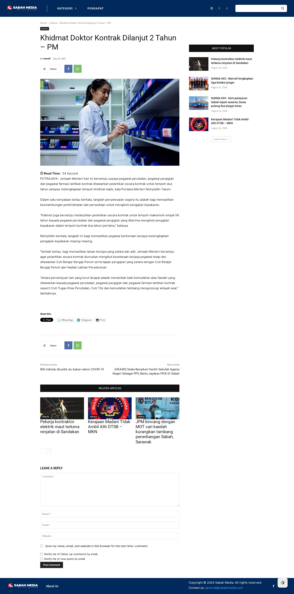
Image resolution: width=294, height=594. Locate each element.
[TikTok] (226, 8)
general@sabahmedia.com (224, 588)
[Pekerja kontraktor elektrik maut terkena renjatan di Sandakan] (62, 408)
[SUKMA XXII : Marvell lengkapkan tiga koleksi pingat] (198, 83)
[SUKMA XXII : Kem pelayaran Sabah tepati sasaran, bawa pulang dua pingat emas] (198, 103)
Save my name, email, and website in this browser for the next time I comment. (96, 546)
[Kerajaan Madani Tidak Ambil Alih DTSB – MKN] (110, 408)
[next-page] (49, 451)
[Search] (282, 8)
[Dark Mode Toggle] (282, 582)
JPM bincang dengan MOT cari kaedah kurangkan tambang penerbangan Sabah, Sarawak (155, 431)
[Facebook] (219, 8)
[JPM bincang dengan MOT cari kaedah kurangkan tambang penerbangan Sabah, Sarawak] (157, 408)
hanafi (47, 58)
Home (43, 23)
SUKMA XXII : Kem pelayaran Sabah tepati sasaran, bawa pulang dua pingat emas (229, 102)
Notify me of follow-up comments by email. (71, 554)
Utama (53, 23)
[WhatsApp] (78, 69)
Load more (220, 139)
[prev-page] (42, 451)
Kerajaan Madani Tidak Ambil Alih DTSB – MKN (109, 426)
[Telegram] (211, 8)
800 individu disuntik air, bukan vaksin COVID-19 (72, 369)
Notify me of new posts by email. (65, 558)
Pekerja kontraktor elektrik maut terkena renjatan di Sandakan (59, 426)
